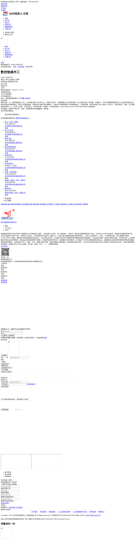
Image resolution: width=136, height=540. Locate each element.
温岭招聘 (36, 204)
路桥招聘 (17, 204)
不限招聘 (85, 204)
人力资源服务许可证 (80, 511)
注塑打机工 (9, 155)
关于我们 (34, 511)
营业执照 (43, 511)
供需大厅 (8, 24)
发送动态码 (5, 503)
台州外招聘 (77, 204)
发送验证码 (31, 384)
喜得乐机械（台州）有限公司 (15, 193)
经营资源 (93, 511)
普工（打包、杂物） (12, 122)
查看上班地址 (26, 98)
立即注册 (12, 507)
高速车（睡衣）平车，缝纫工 (15, 180)
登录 (45, 338)
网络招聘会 (9, 27)
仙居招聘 (63, 204)
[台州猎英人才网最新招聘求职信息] (16, 15)
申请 (6, 128)
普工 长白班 (9, 130)
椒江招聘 (11, 204)
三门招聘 (56, 204)
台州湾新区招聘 (26, 204)
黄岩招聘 (4, 204)
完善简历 (4, 282)
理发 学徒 (8, 138)
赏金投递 (4, 280)
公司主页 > (4, 246)
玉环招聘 (49, 204)
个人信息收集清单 (64, 511)
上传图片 (4, 355)
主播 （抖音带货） (11, 172)
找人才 (7, 22)
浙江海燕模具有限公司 (9, 222)
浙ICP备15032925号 (93, 515)
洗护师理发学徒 (10, 147)
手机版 (3, 10)
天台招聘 (70, 204)
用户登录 (4, 4)
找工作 (7, 20)
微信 (4, 8)
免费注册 (4, 6)
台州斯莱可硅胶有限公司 (13, 126)
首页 (6, 18)
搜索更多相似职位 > (23, 118)
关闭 (2, 62)
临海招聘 (42, 204)
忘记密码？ (19, 507)
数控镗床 (8, 188)
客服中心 (101, 511)
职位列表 (21, 67)
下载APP (8, 29)
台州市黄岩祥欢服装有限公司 (15, 176)
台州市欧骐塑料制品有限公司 (15, 159)
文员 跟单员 (9, 163)
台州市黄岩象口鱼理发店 (13, 142)
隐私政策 (52, 511)
